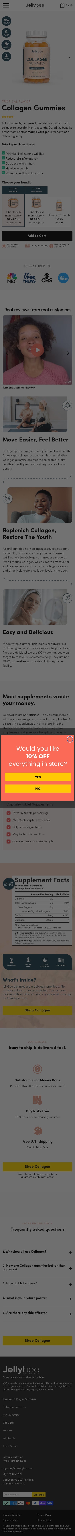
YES (38, 777)
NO (37, 788)
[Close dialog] (70, 739)
